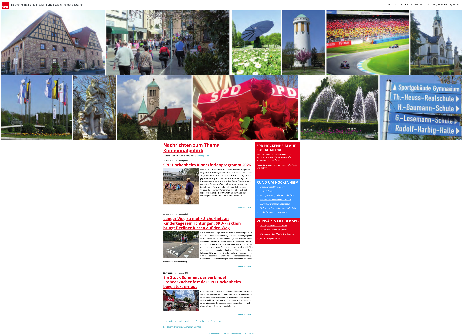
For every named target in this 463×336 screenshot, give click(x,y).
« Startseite (171, 321)
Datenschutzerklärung (232, 334)
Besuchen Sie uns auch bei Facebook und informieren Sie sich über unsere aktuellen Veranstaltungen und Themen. (274, 157)
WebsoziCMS (214, 334)
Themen (427, 4)
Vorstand (399, 4)
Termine (418, 4)
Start (390, 4)
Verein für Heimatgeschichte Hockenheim (277, 195)
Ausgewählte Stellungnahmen (446, 4)
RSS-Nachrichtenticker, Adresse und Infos (182, 327)
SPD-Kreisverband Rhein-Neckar (273, 229)
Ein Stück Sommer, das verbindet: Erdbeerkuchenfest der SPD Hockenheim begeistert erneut (202, 282)
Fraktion (408, 4)
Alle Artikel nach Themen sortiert (211, 321)
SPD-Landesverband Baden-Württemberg (277, 234)
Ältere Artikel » (186, 321)
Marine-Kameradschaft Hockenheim (275, 204)
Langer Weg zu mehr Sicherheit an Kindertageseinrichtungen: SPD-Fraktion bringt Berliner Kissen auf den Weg (202, 223)
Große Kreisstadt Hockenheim (272, 187)
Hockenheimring (266, 191)
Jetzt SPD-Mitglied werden (270, 238)
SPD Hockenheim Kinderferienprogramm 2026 (207, 165)
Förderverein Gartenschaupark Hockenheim (278, 208)
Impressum (249, 334)
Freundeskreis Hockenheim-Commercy (276, 199)
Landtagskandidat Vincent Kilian (273, 225)
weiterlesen (243, 207)
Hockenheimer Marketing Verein (273, 212)
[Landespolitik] (202, 155)
